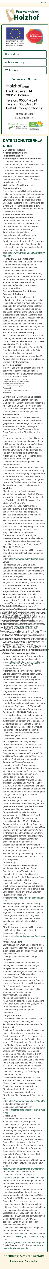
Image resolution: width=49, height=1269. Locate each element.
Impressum (35, 663)
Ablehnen (23, 658)
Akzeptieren (8, 658)
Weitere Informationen (19, 663)
